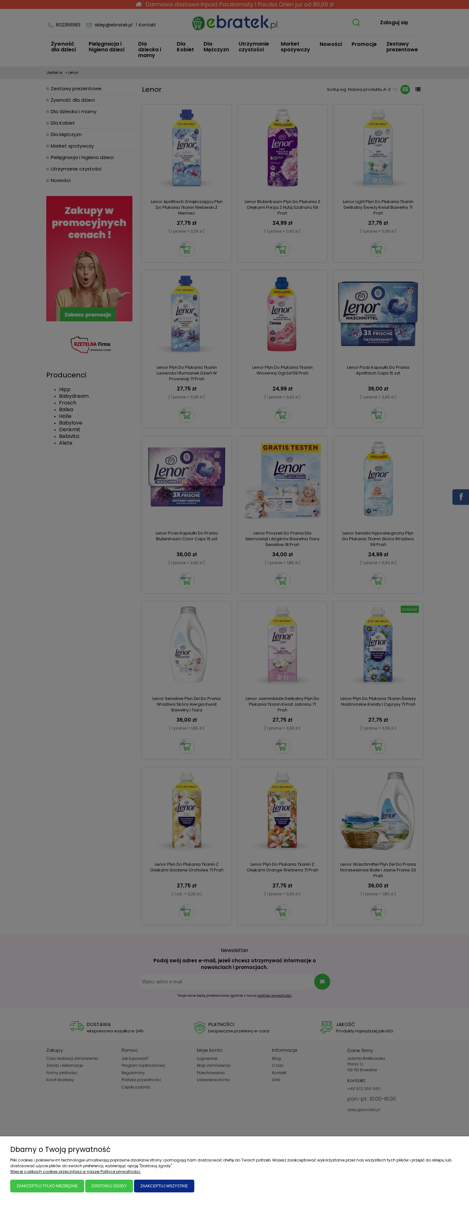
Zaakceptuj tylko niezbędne (47, 1186)
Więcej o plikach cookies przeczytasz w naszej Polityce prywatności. (75, 1171)
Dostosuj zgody (109, 1186)
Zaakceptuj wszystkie (164, 1186)
